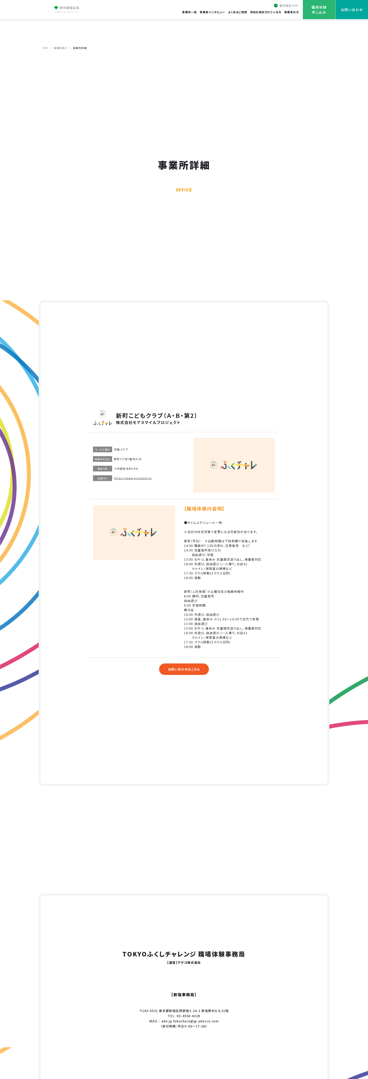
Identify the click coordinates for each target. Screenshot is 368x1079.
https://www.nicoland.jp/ (133, 478)
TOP (45, 48)
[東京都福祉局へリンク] (66, 8)
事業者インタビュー (212, 12)
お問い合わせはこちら (184, 669)
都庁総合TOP (289, 5)
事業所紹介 (60, 48)
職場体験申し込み (319, 10)
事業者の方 (291, 12)
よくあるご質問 (237, 12)
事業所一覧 (189, 12)
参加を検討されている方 (265, 12)
